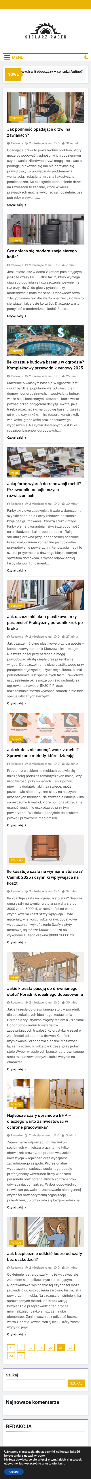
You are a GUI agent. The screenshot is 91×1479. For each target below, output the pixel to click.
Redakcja (17, 143)
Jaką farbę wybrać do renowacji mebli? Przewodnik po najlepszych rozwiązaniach (44, 489)
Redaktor (17, 1135)
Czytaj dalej (15, 205)
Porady (16, 240)
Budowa (16, 118)
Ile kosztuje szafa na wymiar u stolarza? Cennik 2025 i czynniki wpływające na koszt (45, 877)
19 (41, 1347)
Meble (15, 473)
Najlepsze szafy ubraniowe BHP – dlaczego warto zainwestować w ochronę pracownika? (39, 1121)
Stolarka (17, 860)
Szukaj (12, 1375)
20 (51, 1347)
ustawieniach (54, 1464)
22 (70, 1347)
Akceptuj (14, 1472)
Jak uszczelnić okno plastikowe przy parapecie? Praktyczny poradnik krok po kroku (45, 622)
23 (11, 1356)
